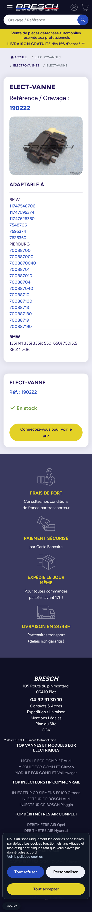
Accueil (20, 57)
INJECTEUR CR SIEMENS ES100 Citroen (46, 793)
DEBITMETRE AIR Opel (46, 824)
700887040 (21, 288)
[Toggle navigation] (10, 7)
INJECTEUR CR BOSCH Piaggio (46, 805)
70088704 (19, 282)
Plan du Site (46, 723)
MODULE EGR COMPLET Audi (46, 761)
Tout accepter (46, 889)
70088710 (19, 294)
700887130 (20, 313)
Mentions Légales (46, 718)
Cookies (11, 906)
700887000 (21, 256)
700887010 (20, 275)
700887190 (20, 326)
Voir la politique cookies (25, 856)
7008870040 (22, 263)
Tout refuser (25, 871)
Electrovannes (26, 65)
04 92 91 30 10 (46, 699)
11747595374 (21, 212)
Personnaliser (65, 871)
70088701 (19, 269)
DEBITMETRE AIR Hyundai (46, 830)
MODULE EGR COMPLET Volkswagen (46, 773)
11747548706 (22, 205)
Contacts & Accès (46, 706)
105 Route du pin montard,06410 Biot (46, 689)
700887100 (20, 301)
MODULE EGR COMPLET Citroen (46, 767)
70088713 (19, 307)
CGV (46, 730)
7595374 (17, 231)
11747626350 (22, 218)
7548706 (18, 224)
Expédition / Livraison (46, 711)
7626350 (17, 237)
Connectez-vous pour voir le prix (46, 432)
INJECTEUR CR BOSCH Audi (46, 799)
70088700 (20, 250)
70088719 (19, 320)
